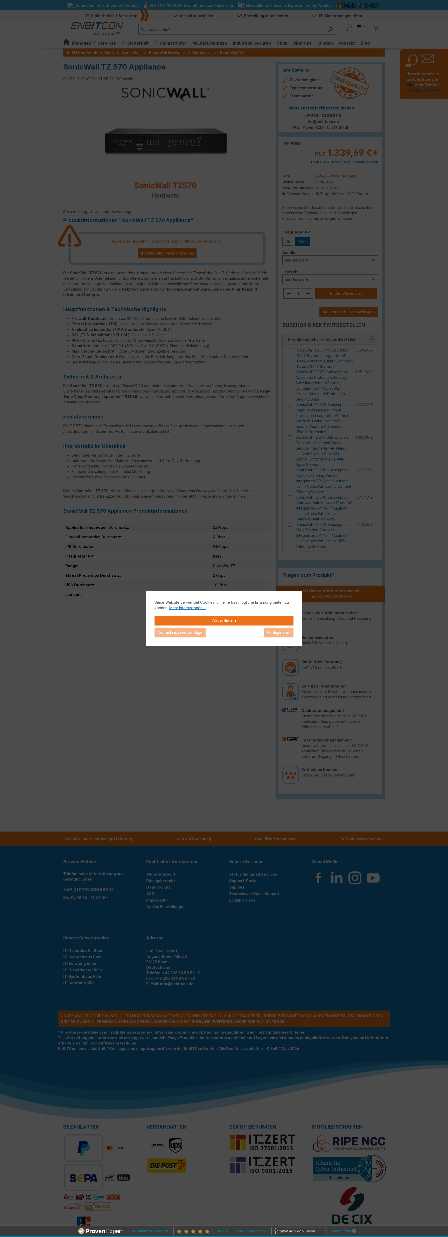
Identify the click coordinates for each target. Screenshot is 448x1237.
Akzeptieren (224, 620)
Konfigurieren (278, 632)
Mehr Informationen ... (187, 608)
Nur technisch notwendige (180, 632)
